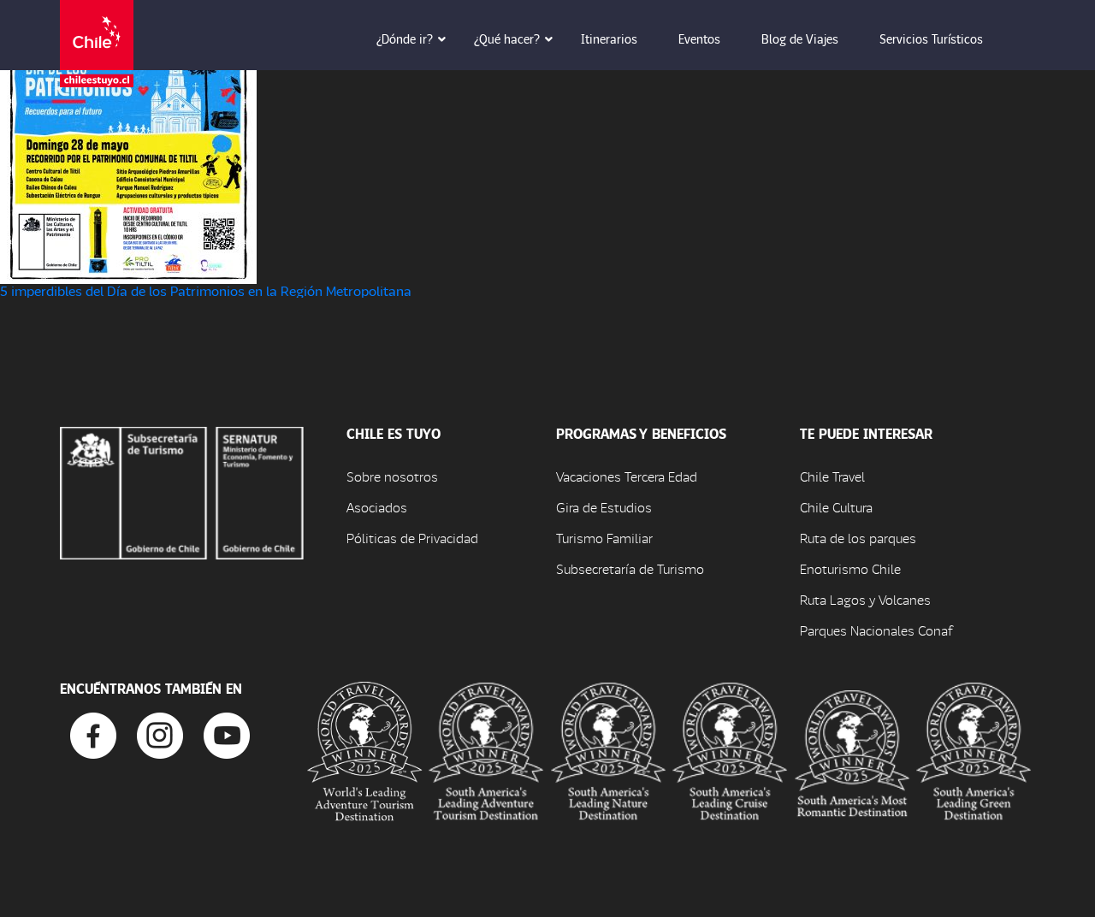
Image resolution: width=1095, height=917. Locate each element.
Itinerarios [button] (609, 38)
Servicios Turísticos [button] (931, 38)
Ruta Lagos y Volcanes (865, 599)
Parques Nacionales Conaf (876, 630)
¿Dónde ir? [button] (404, 38)
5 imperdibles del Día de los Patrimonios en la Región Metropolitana (205, 290)
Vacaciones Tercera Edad (626, 476)
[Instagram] (160, 733)
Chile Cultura (836, 507)
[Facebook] (93, 733)
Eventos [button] (699, 38)
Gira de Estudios (604, 507)
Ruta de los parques (858, 538)
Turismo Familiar (604, 538)
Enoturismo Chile (850, 568)
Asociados (376, 507)
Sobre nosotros (392, 476)
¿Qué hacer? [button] (507, 38)
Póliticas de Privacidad (412, 538)
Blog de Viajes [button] (799, 38)
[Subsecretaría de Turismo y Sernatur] (182, 491)
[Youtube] (227, 733)
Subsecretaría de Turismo (630, 568)
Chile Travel (832, 476)
